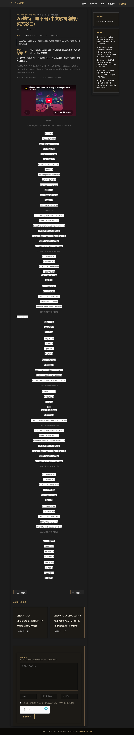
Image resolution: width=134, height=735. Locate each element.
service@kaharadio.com (104, 21)
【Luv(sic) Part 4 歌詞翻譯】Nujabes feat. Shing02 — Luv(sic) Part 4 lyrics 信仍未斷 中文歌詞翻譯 (106, 73)
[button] (122, 4)
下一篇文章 (77, 593)
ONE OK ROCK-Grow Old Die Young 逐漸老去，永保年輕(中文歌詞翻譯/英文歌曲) (67, 621)
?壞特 (29, 29)
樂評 (28, 631)
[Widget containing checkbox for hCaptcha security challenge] (35, 710)
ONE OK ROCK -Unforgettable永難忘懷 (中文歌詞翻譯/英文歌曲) (30, 621)
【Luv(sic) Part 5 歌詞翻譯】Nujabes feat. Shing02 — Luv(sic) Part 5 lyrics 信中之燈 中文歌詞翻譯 (106, 63)
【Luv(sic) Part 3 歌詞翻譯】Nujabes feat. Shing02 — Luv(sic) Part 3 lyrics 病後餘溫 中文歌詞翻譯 (106, 84)
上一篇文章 (20, 593)
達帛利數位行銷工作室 (85, 731)
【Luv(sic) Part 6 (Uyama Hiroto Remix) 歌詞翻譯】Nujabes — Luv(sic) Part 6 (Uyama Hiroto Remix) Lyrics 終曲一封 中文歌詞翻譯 (106, 51)
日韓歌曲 (20, 631)
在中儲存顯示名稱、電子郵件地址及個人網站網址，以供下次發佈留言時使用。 (49, 703)
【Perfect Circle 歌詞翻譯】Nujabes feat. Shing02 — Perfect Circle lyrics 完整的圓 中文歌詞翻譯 (105, 40)
